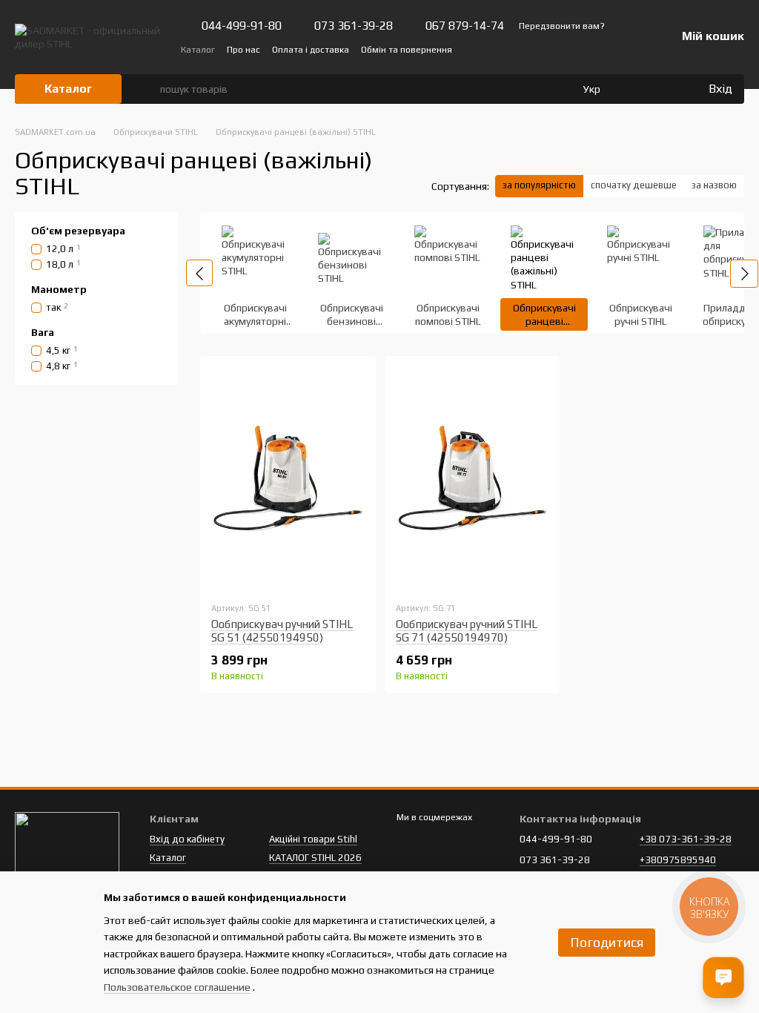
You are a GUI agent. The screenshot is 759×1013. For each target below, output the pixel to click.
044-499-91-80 (242, 26)
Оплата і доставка (310, 49)
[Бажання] (665, 89)
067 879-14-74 (464, 26)
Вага (42, 332)
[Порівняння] (636, 89)
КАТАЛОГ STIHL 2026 (315, 857)
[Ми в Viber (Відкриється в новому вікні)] (611, 49)
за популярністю (539, 185)
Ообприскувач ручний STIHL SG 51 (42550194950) (282, 631)
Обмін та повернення (406, 49)
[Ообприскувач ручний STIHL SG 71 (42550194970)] (472, 478)
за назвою (714, 185)
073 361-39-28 (353, 26)
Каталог (198, 49)
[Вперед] (744, 274)
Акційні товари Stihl (313, 839)
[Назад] (199, 273)
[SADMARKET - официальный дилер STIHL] (67, 848)
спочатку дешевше (634, 185)
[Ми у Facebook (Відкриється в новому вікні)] (557, 49)
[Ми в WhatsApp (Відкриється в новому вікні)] (628, 49)
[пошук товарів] (148, 89)
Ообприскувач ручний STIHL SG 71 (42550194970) (466, 631)
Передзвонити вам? (562, 26)
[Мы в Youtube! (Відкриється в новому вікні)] (575, 49)
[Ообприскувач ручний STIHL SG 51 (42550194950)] (288, 478)
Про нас (243, 49)
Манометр (59, 289)
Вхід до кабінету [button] (187, 839)
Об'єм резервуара (78, 231)
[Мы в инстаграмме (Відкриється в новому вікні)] (593, 49)
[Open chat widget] (723, 977)
